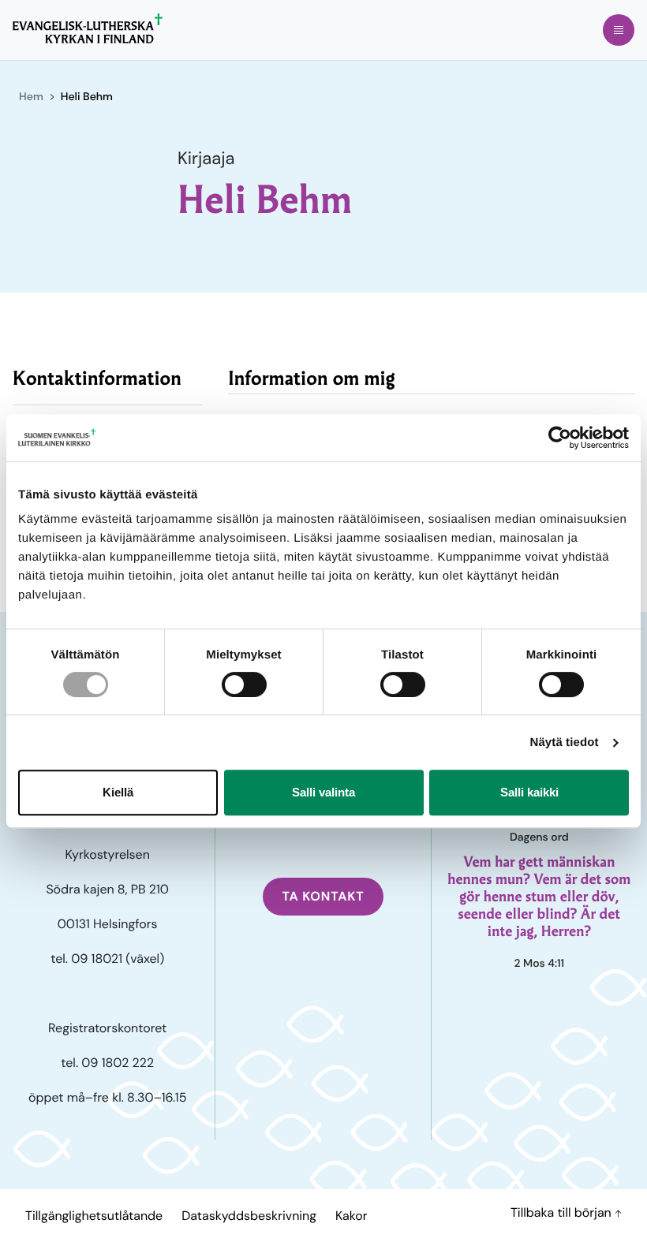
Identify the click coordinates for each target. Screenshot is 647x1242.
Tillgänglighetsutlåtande (94, 1215)
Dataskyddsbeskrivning (248, 1215)
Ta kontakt (323, 896)
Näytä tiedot (564, 742)
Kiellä (118, 792)
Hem (31, 97)
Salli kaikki (529, 792)
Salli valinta (323, 792)
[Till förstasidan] (88, 28)
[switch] (244, 684)
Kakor (351, 1215)
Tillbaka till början (562, 1212)
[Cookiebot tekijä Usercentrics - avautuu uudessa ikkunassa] (560, 437)
